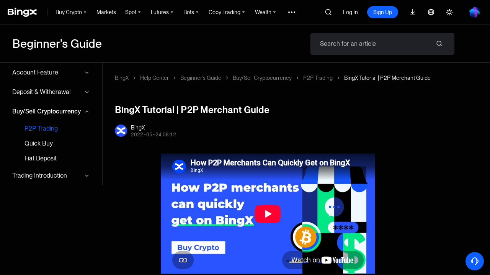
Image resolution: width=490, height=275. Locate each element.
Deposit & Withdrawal (41, 91)
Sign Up (382, 12)
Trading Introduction (39, 175)
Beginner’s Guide (200, 78)
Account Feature (35, 72)
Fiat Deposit (40, 158)
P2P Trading (41, 128)
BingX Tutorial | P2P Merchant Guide (387, 78)
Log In (350, 12)
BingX (122, 78)
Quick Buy (38, 143)
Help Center (154, 78)
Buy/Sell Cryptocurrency (46, 111)
